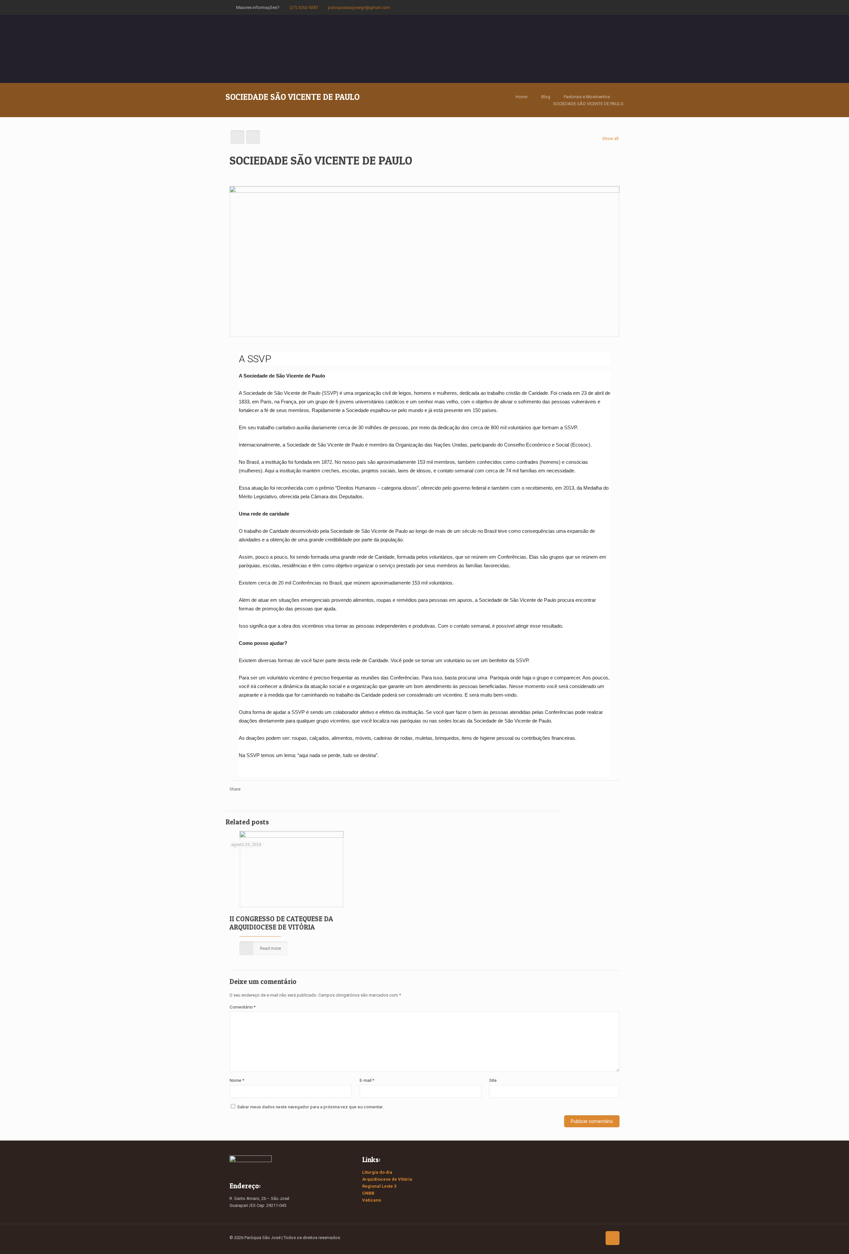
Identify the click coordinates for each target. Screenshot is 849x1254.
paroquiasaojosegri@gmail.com (359, 7)
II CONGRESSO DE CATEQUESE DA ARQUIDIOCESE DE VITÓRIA (281, 923)
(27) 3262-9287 (304, 7)
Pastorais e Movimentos (587, 96)
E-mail (366, 1080)
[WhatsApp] (582, 7)
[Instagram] (609, 7)
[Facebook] (591, 7)
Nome (236, 1080)
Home (521, 96)
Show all (610, 138)
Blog (545, 96)
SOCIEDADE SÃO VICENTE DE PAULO (588, 103)
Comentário (242, 1007)
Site (493, 1080)
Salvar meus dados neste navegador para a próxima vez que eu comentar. (310, 1106)
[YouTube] (600, 7)
